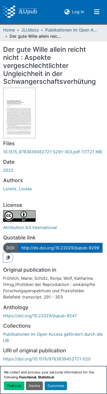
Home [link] (9, 30)
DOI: (10, 247)
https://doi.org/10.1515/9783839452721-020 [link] (47, 358)
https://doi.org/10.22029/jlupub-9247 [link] (40, 315)
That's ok (14, 386)
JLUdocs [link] (30, 30)
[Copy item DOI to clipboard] (8, 258)
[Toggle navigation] (96, 12)
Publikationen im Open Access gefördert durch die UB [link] (71, 30)
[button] (20, 11)
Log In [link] (78, 11)
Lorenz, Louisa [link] (17, 188)
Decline (34, 386)
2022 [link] (8, 170)
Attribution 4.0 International (30, 227)
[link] (53, 152)
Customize (56, 386)
